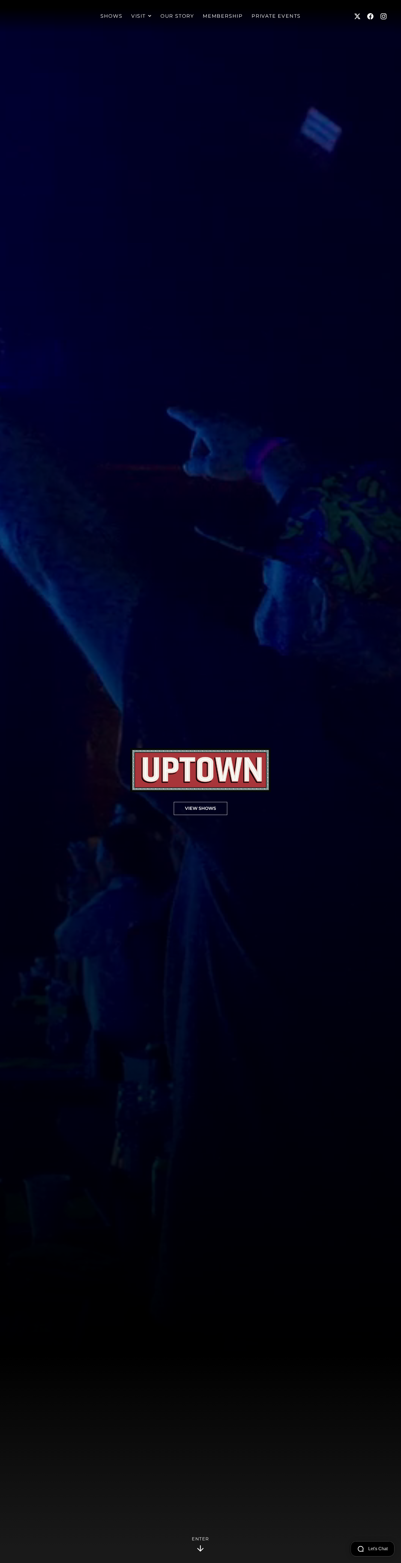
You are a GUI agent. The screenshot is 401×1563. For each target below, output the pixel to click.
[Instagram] (383, 16)
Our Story (177, 16)
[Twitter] (357, 16)
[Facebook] (370, 16)
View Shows (200, 808)
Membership (223, 16)
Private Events (276, 16)
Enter (200, 1539)
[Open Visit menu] (150, 16)
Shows (111, 16)
